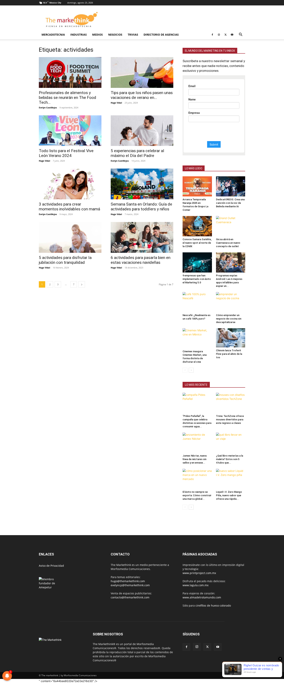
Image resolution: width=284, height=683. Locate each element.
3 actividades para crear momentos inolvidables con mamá (69, 206)
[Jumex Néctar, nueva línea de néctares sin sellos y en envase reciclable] (197, 443)
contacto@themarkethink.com (130, 597)
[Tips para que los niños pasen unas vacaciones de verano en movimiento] (142, 72)
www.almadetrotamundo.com (202, 597)
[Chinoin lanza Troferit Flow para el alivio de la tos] (230, 337)
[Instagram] (219, 34)
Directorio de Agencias (161, 34)
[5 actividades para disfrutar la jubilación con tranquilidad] (70, 237)
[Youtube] (232, 34)
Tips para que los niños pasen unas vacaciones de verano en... (142, 95)
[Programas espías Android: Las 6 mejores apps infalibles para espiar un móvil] (230, 262)
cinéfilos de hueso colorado (213, 605)
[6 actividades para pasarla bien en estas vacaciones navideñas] (142, 237)
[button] (240, 35)
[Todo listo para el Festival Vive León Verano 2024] (70, 130)
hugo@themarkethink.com (128, 581)
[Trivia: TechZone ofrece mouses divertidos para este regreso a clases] (230, 403)
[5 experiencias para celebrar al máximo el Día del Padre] (142, 130)
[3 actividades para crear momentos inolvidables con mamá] (70, 184)
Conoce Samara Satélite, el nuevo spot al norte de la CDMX (197, 243)
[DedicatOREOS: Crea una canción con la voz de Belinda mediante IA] (230, 186)
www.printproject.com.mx (199, 573)
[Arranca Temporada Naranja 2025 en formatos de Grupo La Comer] (197, 186)
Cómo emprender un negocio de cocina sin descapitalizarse (228, 319)
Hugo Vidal (116, 102)
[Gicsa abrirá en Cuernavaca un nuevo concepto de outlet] (230, 226)
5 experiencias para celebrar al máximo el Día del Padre (137, 153)
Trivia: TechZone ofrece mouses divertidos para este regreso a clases (230, 419)
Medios (97, 34)
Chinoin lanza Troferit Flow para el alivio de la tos (229, 354)
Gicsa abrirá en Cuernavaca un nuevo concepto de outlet (228, 243)
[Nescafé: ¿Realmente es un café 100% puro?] (197, 302)
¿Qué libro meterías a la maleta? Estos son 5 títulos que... (229, 459)
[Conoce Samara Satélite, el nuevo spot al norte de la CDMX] (197, 226)
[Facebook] (212, 34)
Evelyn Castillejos (48, 107)
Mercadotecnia (53, 34)
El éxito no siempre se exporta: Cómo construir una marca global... (197, 495)
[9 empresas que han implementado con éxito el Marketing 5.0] (197, 262)
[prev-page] (185, 370)
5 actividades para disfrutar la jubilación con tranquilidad (65, 260)
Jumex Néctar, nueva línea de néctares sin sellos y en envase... (195, 459)
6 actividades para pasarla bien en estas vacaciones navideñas (140, 260)
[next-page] (81, 284)
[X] (225, 34)
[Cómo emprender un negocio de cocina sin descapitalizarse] (230, 302)
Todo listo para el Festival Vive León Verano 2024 (66, 153)
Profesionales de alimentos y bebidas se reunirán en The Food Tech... (67, 97)
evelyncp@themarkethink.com (130, 585)
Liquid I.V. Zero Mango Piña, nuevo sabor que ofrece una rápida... (229, 495)
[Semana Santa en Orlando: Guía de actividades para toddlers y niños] (142, 184)
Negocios (115, 34)
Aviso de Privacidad (51, 565)
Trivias (133, 34)
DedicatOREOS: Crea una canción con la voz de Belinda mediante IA (230, 203)
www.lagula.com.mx (195, 585)
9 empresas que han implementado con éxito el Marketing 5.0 (197, 279)
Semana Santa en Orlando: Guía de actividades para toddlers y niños (141, 206)
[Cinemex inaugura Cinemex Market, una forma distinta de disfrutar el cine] (197, 338)
